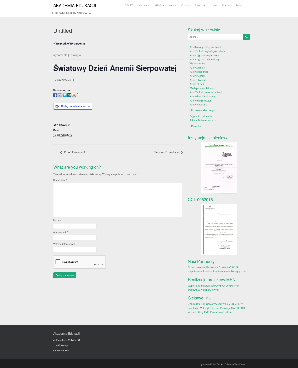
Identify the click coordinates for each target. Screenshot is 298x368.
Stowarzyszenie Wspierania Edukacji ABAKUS (213, 267)
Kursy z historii (197, 67)
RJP (238, 308)
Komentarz (60, 180)
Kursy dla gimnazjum (201, 100)
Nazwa (57, 220)
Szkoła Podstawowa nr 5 (203, 120)
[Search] (246, 37)
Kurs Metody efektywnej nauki (206, 47)
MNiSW (239, 304)
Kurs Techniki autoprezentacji (206, 92)
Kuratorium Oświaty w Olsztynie (210, 304)
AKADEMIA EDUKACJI (74, 5)
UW (200, 308)
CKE (190, 304)
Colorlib (220, 364)
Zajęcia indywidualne (201, 116)
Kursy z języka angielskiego (205, 55)
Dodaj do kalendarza (73, 106)
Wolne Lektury (195, 312)
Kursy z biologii (198, 80)
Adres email (60, 232)
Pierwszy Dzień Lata (166, 152)
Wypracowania (198, 63)
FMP (206, 312)
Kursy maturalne (198, 104)
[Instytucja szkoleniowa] (219, 167)
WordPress (239, 364)
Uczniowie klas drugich (203, 110)
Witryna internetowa (64, 244)
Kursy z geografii (199, 71)
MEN (231, 304)
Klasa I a (196, 126)
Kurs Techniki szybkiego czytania (207, 51)
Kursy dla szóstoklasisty (202, 96)
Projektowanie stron (221, 312)
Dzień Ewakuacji (74, 152)
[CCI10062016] (219, 229)
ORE (243, 308)
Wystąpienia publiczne (202, 88)
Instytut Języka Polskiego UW (219, 308)
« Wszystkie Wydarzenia (69, 43)
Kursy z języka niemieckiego (205, 59)
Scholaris (193, 308)
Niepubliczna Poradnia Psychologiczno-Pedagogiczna (217, 271)
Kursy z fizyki (197, 84)
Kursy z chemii (197, 76)
